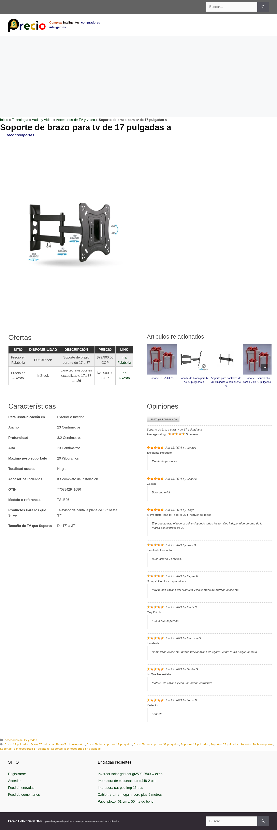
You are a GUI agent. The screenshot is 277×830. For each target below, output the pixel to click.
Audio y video (42, 120)
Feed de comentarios (24, 795)
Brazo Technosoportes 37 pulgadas (156, 744)
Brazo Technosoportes (70, 744)
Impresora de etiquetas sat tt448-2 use (127, 781)
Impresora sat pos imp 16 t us (120, 788)
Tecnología (20, 120)
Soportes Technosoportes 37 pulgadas (76, 748)
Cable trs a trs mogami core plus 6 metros (130, 795)
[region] (138, 68)
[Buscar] (263, 7)
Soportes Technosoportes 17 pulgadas (24, 748)
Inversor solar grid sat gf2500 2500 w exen (130, 774)
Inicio (4, 120)
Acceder (14, 781)
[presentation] (264, 367)
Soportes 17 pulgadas (195, 744)
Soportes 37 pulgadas (224, 744)
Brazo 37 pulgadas (42, 744)
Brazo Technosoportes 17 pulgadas (109, 744)
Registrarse (17, 774)
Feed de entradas (21, 788)
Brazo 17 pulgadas (17, 744)
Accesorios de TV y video (75, 120)
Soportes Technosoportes (256, 744)
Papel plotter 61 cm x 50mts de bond (125, 801)
